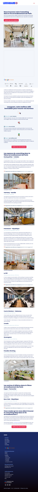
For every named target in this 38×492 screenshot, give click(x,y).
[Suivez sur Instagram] (8, 485)
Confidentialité (16, 488)
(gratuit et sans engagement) (19, 171)
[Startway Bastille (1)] (19, 224)
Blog (5, 478)
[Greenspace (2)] (19, 379)
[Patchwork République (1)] (19, 269)
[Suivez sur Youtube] (10, 485)
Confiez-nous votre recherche (11, 20)
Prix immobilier (7, 473)
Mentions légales (7, 488)
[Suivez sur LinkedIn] (5, 485)
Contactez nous (17, 422)
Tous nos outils (7, 477)
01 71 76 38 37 (9, 482)
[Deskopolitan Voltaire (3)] (19, 188)
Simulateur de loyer (8, 475)
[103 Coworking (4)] (19, 307)
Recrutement (7, 442)
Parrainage (7, 444)
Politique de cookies (24, 488)
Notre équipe (7, 440)
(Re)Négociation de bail (9, 466)
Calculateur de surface (9, 474)
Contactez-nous (9, 481)
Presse (6, 443)
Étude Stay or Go (8, 467)
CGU (12, 488)
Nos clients (7, 439)
